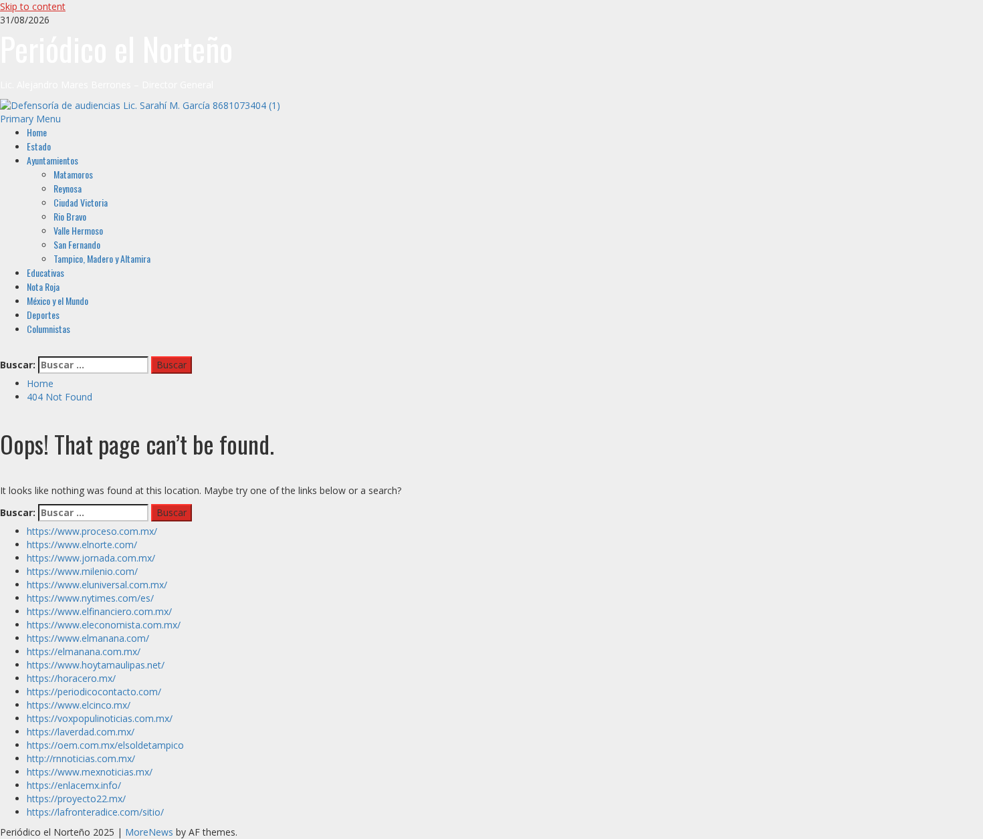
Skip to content (33, 6)
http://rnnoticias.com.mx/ (81, 758)
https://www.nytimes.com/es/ (90, 598)
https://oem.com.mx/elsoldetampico (105, 745)
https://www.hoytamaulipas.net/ (96, 664)
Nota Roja (43, 286)
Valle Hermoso (78, 230)
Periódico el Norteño (116, 48)
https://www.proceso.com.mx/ (92, 531)
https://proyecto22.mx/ (76, 798)
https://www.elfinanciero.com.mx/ (99, 611)
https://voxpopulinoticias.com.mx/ (100, 718)
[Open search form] (3, 349)
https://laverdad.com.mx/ (80, 731)
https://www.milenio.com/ (82, 571)
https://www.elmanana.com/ (88, 638)
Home (37, 132)
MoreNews (149, 832)
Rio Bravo (69, 216)
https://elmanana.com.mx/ (83, 651)
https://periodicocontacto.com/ (94, 691)
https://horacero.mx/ (71, 678)
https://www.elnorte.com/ (82, 544)
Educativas (45, 272)
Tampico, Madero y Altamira (101, 258)
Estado (39, 146)
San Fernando (76, 244)
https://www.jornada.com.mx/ (91, 558)
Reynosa (67, 188)
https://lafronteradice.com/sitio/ (95, 812)
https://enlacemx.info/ (74, 785)
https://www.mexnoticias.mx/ (89, 771)
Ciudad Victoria (80, 202)
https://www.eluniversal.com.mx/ (97, 584)
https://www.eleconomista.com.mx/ (104, 624)
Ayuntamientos (52, 160)
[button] (30, 118)
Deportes (43, 315)
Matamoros (73, 174)
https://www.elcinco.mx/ (78, 705)
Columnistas (48, 329)
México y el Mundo (57, 300)
